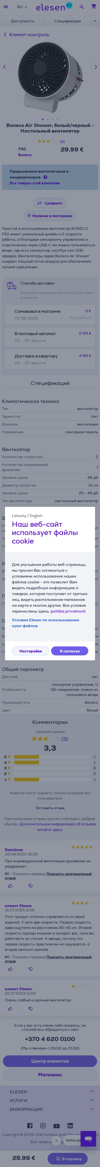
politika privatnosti (68, 611)
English (36, 515)
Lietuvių (19, 515)
